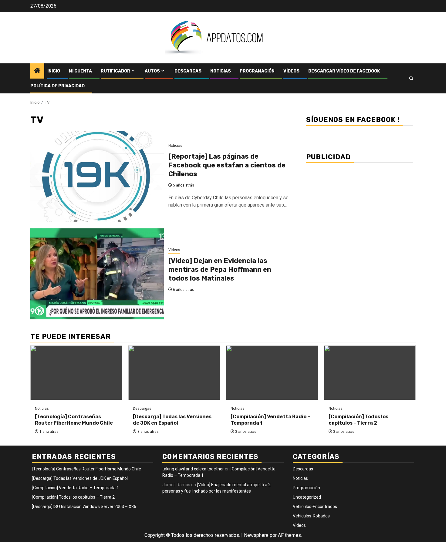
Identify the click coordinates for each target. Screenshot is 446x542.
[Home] (37, 71)
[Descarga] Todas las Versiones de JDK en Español (172, 420)
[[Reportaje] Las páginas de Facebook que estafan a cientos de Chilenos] (97, 176)
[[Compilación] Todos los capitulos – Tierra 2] (370, 372)
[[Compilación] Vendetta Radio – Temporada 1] (272, 372)
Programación (257, 71)
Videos (174, 250)
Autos (152, 71)
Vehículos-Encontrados (315, 506)
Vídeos (291, 71)
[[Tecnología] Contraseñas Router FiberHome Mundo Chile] (76, 372)
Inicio (53, 71)
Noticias (220, 71)
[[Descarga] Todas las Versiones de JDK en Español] (174, 372)
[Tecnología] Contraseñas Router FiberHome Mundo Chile (74, 420)
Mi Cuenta (80, 71)
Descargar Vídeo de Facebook (344, 71)
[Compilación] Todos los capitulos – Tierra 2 (358, 420)
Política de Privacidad (57, 86)
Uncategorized (307, 497)
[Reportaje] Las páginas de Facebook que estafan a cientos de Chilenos (227, 165)
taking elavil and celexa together (193, 468)
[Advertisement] (359, 210)
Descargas (187, 71)
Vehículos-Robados (311, 515)
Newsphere (256, 535)
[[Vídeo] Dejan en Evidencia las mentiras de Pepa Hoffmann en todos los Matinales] (97, 273)
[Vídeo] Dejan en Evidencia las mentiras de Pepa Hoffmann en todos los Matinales (219, 269)
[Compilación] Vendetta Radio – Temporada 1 (75, 487)
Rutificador (115, 71)
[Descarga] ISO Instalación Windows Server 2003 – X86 (84, 506)
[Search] (411, 78)
